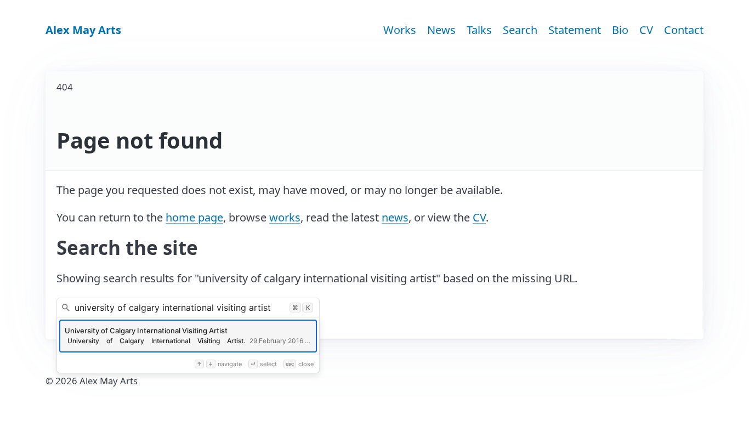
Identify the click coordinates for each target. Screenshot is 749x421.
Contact (683, 29)
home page (194, 217)
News (441, 29)
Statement (574, 29)
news (395, 217)
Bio (620, 29)
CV (646, 29)
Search (520, 29)
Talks (479, 29)
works (284, 217)
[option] (188, 336)
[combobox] (188, 307)
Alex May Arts (83, 29)
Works (399, 29)
